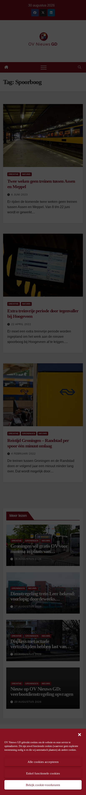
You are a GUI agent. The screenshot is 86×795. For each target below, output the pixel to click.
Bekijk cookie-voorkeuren (43, 785)
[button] (79, 734)
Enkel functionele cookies (43, 773)
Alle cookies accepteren (43, 762)
